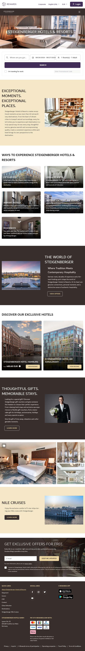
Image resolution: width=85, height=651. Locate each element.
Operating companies (49, 646)
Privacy (6, 646)
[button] (28, 463)
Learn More (12, 428)
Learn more (12, 517)
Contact (4, 602)
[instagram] (38, 592)
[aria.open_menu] (79, 12)
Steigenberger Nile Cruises (10, 612)
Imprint (13, 646)
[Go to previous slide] (3, 32)
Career (4, 596)
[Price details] (20, 366)
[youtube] (32, 598)
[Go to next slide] (80, 345)
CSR (3, 599)
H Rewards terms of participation (28, 646)
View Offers (55, 293)
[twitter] (44, 592)
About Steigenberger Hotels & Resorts (14, 589)
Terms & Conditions (75, 646)
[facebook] (32, 592)
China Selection (7, 605)
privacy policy (28, 564)
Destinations (6, 608)
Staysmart (5, 592)
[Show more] (4, 445)
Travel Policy (62, 646)
